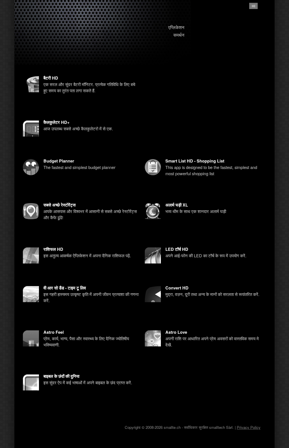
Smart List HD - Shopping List (194, 161)
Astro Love (176, 332)
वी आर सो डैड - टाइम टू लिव (64, 288)
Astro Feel (53, 332)
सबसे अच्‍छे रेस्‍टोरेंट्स (59, 205)
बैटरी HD (50, 78)
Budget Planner (58, 161)
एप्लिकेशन (176, 27)
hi (253, 5)
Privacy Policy (248, 427)
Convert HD (177, 288)
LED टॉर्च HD (176, 249)
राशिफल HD (53, 249)
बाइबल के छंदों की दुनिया (61, 376)
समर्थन (178, 35)
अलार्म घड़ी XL (176, 205)
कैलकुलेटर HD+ (56, 122)
